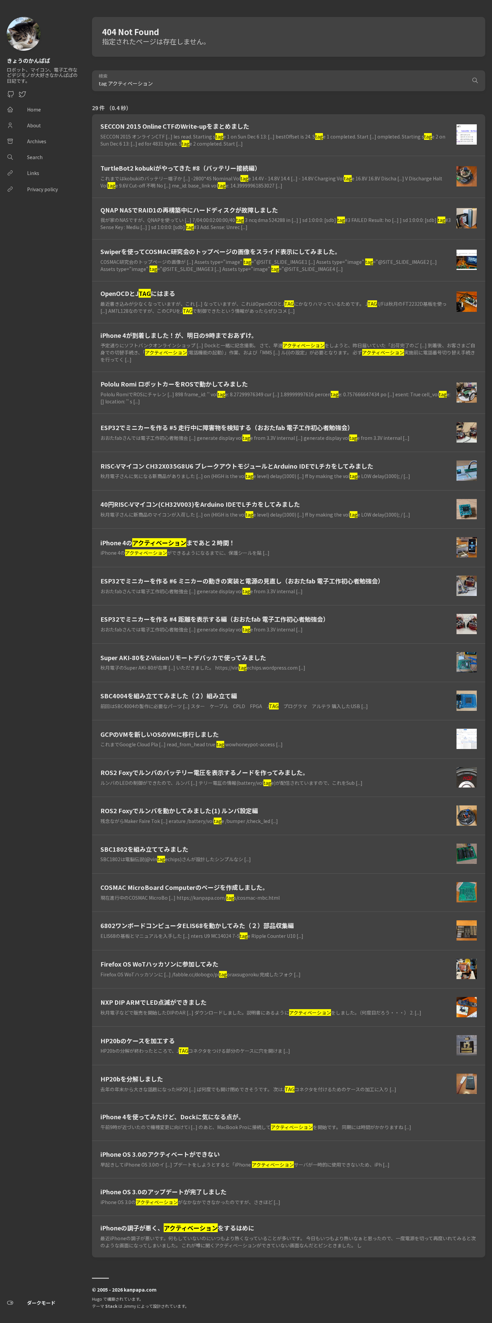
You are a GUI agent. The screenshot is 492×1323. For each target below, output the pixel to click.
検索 (103, 76)
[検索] (475, 80)
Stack (111, 1306)
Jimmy (129, 1306)
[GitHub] (11, 96)
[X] (22, 96)
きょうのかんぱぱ (28, 60)
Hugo (97, 1299)
